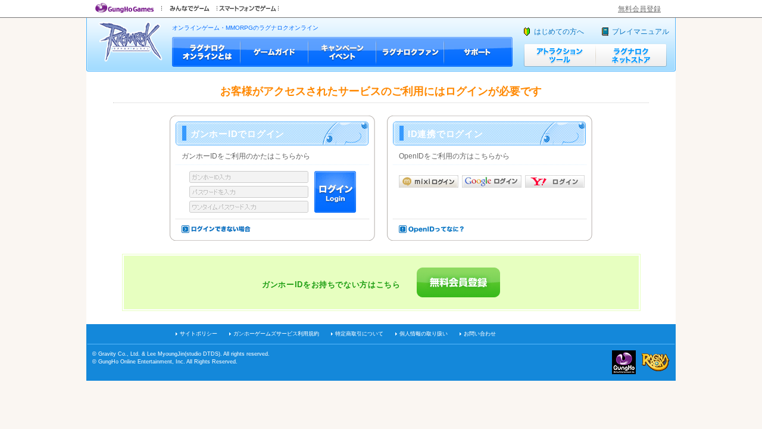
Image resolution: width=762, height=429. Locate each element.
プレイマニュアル (640, 31)
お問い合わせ (480, 334)
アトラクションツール (559, 55)
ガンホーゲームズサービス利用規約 (276, 334)
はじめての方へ (559, 31)
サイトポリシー (198, 334)
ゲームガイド (274, 52)
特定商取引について (359, 334)
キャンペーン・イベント (342, 52)
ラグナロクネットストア (631, 55)
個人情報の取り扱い (423, 334)
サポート (478, 52)
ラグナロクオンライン (130, 41)
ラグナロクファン (410, 52)
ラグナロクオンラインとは (206, 52)
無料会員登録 (639, 9)
